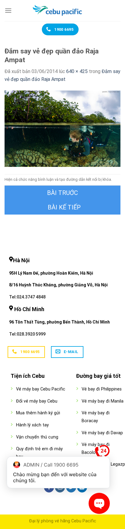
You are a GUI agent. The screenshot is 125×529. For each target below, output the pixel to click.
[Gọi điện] (102, 454)
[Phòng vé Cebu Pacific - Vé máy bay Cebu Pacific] (62, 10)
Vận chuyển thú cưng (37, 437)
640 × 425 (77, 71)
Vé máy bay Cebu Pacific (40, 389)
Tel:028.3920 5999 (27, 334)
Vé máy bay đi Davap (102, 432)
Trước (62, 193)
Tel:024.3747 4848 (27, 297)
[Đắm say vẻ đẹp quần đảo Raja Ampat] (62, 128)
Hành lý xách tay (32, 425)
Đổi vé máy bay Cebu (36, 401)
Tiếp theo (62, 207)
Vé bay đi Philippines (102, 389)
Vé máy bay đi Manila (102, 401)
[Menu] (8, 10)
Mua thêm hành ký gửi (38, 413)
